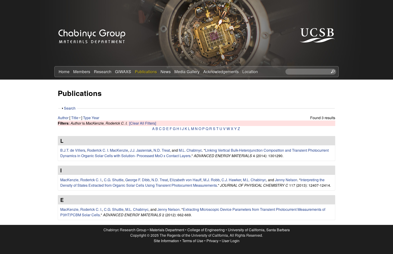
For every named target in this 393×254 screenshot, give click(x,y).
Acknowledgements (221, 71)
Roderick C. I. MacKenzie (107, 150)
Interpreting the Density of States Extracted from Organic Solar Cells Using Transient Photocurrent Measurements (192, 182)
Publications (146, 71)
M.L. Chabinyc (190, 150)
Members (81, 71)
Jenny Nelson (286, 179)
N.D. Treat (162, 150)
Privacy (213, 240)
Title (74, 117)
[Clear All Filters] (142, 123)
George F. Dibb (137, 179)
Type (87, 117)
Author (63, 117)
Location (250, 71)
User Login (230, 240)
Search (70, 108)
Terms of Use (192, 240)
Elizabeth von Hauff (186, 179)
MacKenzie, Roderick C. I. (81, 179)
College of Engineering (206, 229)
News (166, 71)
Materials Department (167, 229)
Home (64, 71)
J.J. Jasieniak (141, 150)
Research (102, 71)
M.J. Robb (211, 179)
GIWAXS (123, 71)
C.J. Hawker (231, 179)
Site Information (166, 240)
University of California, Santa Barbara (259, 229)
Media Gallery (187, 71)
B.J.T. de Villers (72, 150)
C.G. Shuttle (113, 179)
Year (95, 117)
